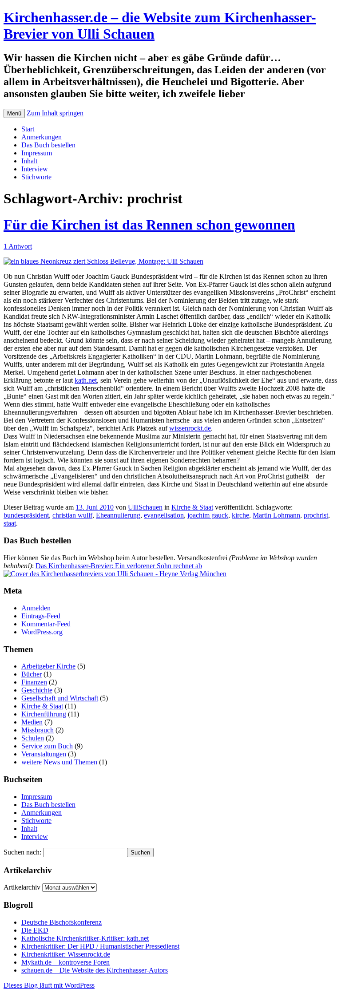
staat (10, 523)
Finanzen (34, 682)
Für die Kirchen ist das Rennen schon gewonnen (149, 225)
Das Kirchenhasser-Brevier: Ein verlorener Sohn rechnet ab (119, 566)
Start (27, 129)
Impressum (36, 153)
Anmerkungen (41, 137)
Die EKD (34, 930)
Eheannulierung (118, 515)
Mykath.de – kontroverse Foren (65, 962)
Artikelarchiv (22, 887)
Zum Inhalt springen (55, 113)
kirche (240, 515)
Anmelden (36, 608)
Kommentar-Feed (46, 624)
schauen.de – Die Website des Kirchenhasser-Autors (94, 970)
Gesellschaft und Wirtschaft (59, 698)
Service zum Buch (47, 746)
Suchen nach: (22, 852)
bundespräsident (26, 515)
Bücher (31, 674)
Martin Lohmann (276, 515)
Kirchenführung (43, 714)
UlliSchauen (145, 507)
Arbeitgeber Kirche (48, 666)
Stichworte (36, 177)
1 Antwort (18, 246)
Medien (32, 722)
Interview (34, 169)
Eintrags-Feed (40, 616)
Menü (14, 113)
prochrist (316, 515)
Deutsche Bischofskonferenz (61, 922)
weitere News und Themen (59, 762)
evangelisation (164, 515)
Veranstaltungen (43, 754)
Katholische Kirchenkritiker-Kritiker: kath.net (85, 938)
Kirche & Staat (192, 507)
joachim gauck (207, 515)
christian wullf (72, 515)
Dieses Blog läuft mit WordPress (49, 985)
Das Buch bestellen (48, 145)
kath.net (86, 380)
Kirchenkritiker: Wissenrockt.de (65, 954)
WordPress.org (42, 632)
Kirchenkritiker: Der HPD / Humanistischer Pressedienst (100, 946)
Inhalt (29, 161)
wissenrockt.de (190, 428)
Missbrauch (37, 730)
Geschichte (36, 690)
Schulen (32, 738)
